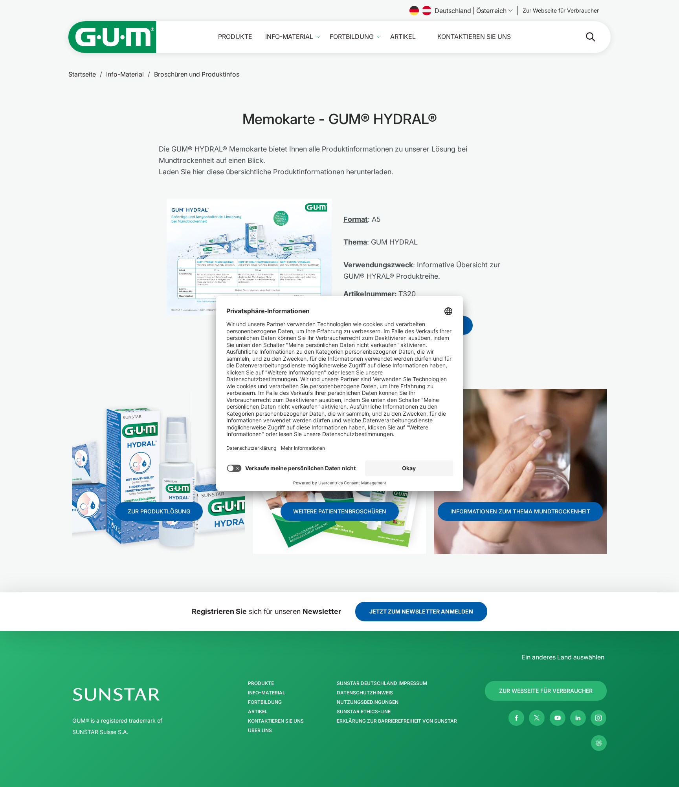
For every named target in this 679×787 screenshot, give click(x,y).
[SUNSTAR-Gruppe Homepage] (140, 694)
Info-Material (289, 36)
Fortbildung (352, 36)
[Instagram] (598, 718)
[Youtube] (557, 718)
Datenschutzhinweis (365, 692)
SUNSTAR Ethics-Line (364, 711)
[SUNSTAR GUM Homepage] (112, 37)
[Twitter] (537, 718)
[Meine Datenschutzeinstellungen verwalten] (599, 743)
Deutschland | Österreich (470, 11)
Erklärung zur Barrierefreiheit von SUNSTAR (397, 721)
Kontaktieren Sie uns (474, 36)
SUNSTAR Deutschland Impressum (382, 683)
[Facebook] (516, 718)
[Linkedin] (578, 718)
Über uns (260, 730)
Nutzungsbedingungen (367, 702)
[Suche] (584, 37)
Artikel (403, 36)
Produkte (235, 36)
